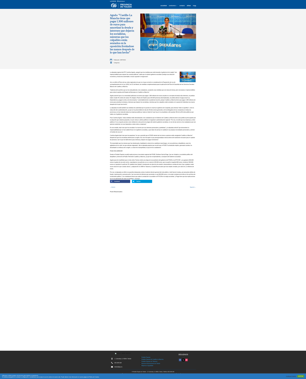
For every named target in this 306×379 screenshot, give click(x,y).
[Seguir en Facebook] (180, 360)
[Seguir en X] (183, 360)
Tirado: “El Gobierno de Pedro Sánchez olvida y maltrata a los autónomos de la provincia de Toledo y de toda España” (151, 320)
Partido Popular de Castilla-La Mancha (152, 359)
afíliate (189, 5)
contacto (182, 5)
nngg (194, 5)
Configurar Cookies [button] (291, 376)
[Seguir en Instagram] (186, 360)
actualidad (163, 5)
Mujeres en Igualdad (147, 365)
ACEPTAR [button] (300, 376)
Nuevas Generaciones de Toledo (151, 363)
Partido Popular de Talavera (149, 361)
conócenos (172, 5)
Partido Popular (146, 357)
